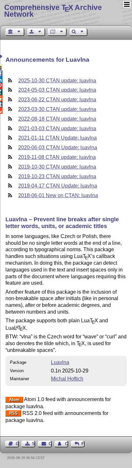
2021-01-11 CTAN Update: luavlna (57, 138)
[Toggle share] (2, 56)
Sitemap (33, 443)
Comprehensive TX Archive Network (53, 10)
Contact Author (66, 443)
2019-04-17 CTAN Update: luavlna (57, 185)
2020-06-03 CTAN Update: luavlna (57, 147)
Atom (14, 399)
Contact (50, 443)
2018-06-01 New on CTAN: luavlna (58, 195)
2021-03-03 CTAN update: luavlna (57, 128)
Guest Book (17, 443)
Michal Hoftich (67, 378)
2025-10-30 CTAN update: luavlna (57, 80)
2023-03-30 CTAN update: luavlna (57, 109)
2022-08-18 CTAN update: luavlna (57, 119)
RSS (13, 413)
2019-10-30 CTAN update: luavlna (57, 167)
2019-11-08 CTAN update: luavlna (57, 157)
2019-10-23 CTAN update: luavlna (57, 176)
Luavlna (60, 362)
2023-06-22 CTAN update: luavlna (57, 99)
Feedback (83, 443)
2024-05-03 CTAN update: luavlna (57, 90)
